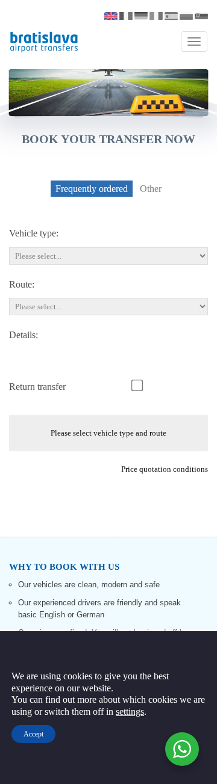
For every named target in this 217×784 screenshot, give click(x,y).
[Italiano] (156, 16)
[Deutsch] (141, 16)
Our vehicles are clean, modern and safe (89, 584)
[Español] (171, 16)
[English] (111, 16)
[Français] (126, 16)
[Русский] (186, 16)
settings (130, 711)
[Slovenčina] (201, 16)
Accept (33, 734)
